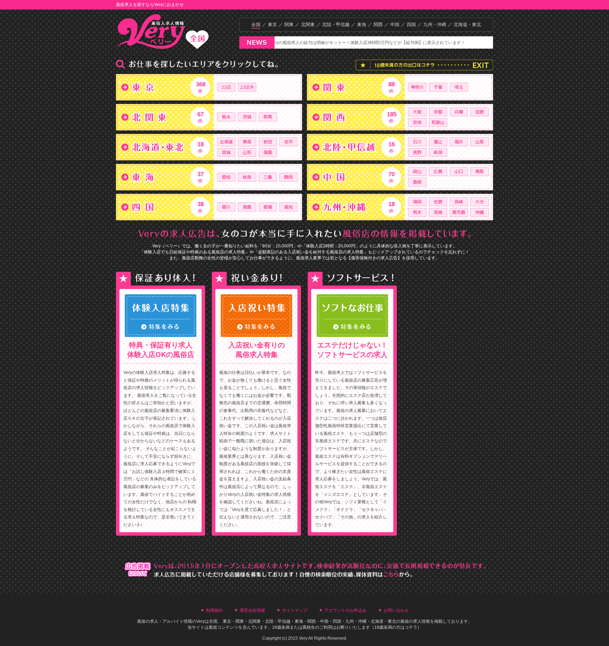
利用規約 (214, 610)
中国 (394, 24)
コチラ (411, 627)
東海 (361, 24)
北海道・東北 (467, 24)
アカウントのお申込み (345, 610)
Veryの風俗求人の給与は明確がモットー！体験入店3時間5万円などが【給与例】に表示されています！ (351, 42)
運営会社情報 (252, 610)
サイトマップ (294, 610)
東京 (272, 24)
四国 (411, 24)
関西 (378, 24)
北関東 (308, 24)
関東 (289, 24)
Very (200, 621)
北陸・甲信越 (336, 24)
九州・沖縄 (434, 24)
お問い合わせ (396, 610)
